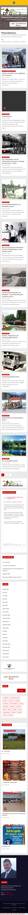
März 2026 (5, 605)
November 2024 (6, 647)
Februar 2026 (5, 608)
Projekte (18, 793)
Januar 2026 (5, 611)
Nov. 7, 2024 (6, 77)
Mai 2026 (4, 599)
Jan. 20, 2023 (6, 165)
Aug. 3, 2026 (6, 753)
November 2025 (6, 618)
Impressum (15, 907)
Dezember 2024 (6, 644)
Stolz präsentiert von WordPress (9, 903)
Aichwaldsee (5, 697)
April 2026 (4, 602)
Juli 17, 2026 (6, 848)
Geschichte (5, 703)
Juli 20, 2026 (6, 817)
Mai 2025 (4, 634)
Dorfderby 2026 (6, 573)
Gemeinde (18, 700)
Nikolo (9, 709)
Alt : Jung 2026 (6, 562)
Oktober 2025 (5, 621)
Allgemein (12, 793)
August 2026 (5, 589)
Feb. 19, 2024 (6, 118)
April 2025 (4, 637)
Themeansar (14, 904)
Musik (4, 709)
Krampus (21, 703)
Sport (20, 709)
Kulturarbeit (5, 706)
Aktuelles (6, 793)
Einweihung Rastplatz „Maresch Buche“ (12, 577)
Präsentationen (6, 114)
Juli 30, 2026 (6, 784)
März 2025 (5, 641)
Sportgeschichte (6, 712)
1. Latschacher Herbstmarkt (9, 565)
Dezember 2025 (6, 615)
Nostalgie (15, 709)
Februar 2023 (5, 653)
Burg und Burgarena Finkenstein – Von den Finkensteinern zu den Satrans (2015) (13, 249)
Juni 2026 (4, 595)
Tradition (13, 712)
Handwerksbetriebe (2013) (10, 377)
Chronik (4, 700)
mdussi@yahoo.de (9, 894)
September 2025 (6, 624)
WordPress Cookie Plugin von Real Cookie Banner (12, 914)
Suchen (5, 686)
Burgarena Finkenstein (15, 697)
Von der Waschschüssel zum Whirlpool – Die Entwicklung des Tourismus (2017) (12, 294)
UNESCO (19, 712)
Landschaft (18, 706)
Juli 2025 (4, 631)
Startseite (14, 910)
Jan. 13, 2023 (6, 463)
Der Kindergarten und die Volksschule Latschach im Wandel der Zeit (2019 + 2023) (13, 161)
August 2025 (5, 628)
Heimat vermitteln (13, 703)
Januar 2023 (5, 657)
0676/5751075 (6, 892)
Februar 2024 (5, 650)
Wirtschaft (11, 715)
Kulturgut (12, 706)
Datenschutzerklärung (7, 907)
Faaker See (11, 700)
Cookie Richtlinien (21, 907)
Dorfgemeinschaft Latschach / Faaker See (14, 17)
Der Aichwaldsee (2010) (10, 461)
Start (2, 39)
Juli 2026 (4, 592)
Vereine (4, 715)
